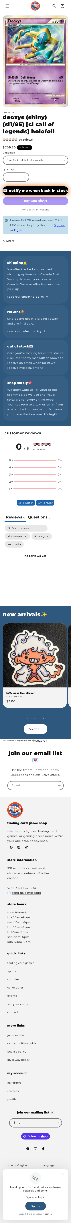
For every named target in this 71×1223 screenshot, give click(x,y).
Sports (12, 971)
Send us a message (26, 892)
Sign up (59, 225)
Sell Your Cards (17, 1004)
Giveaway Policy (18, 1059)
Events (12, 995)
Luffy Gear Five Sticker (20, 693)
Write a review (45, 502)
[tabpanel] (35, 560)
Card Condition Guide (21, 1043)
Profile (12, 1099)
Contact (12, 1012)
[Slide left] (27, 718)
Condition (9, 152)
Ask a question (25, 502)
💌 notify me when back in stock (35, 190)
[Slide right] (44, 718)
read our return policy (24, 331)
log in (18, 230)
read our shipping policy (25, 296)
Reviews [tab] (15, 517)
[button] (7, 6)
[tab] (39, 518)
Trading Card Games (20, 963)
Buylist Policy (16, 1051)
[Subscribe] (59, 785)
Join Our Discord (18, 1035)
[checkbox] (14, 544)
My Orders (14, 1082)
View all (35, 729)
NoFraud (14, 409)
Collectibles (15, 987)
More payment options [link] (35, 209)
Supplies (13, 979)
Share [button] (10, 240)
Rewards (13, 1091)
